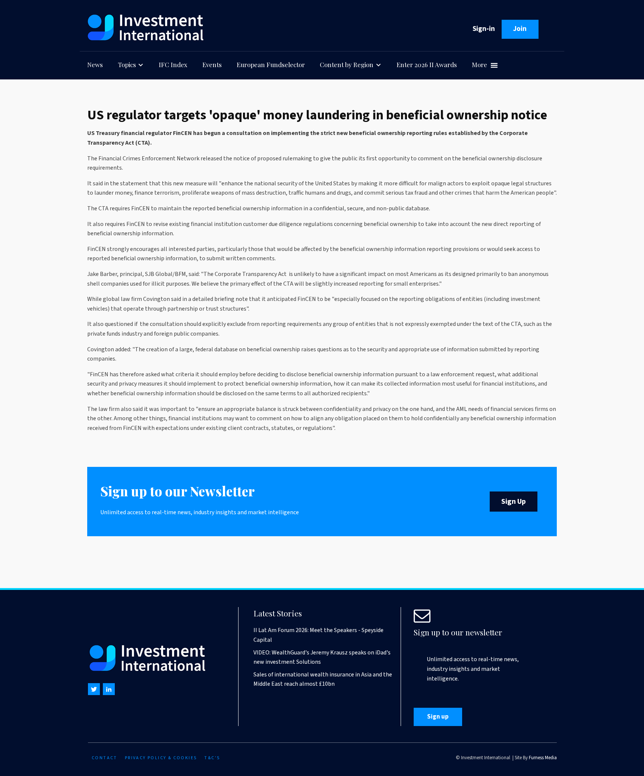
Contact (104, 758)
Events (212, 64)
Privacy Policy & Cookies (161, 758)
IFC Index (173, 64)
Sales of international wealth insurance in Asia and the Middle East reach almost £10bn (322, 679)
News (95, 64)
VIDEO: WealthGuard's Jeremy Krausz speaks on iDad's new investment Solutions (322, 657)
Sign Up (513, 501)
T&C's (212, 758)
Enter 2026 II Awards (427, 64)
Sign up (438, 716)
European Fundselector (271, 64)
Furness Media (543, 757)
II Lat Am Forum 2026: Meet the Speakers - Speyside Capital (318, 635)
